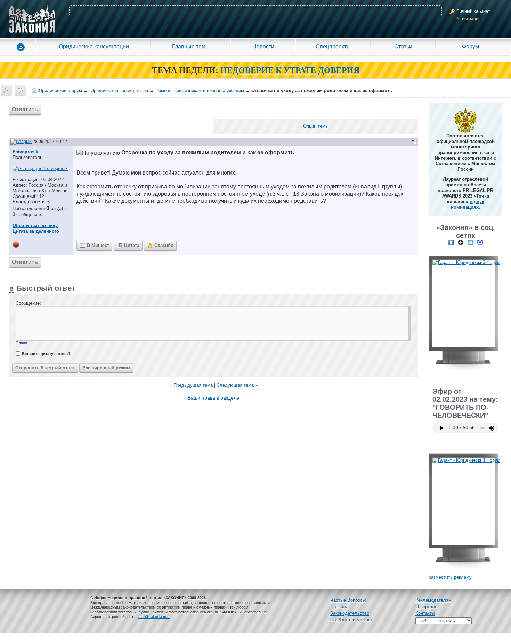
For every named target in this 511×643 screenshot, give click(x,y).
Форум (470, 46)
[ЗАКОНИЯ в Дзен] (460, 242)
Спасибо (163, 245)
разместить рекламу (450, 577)
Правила (339, 606)
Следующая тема (235, 385)
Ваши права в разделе (213, 398)
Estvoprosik (25, 151)
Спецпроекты (333, 46)
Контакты (425, 613)
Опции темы (315, 126)
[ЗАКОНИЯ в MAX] (480, 242)
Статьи (403, 46)
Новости (263, 46)
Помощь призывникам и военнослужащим (199, 90)
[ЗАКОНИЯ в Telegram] (470, 242)
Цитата (131, 245)
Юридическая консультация (118, 90)
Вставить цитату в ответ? (46, 354)
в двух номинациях (467, 204)
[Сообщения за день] (20, 90)
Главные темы (191, 46)
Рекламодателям (433, 600)
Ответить (25, 109)
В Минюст (98, 245)
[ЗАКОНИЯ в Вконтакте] (451, 242)
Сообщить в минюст (351, 619)
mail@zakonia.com (154, 616)
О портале (426, 606)
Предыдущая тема (193, 385)
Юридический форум (60, 90)
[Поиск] (6, 90)
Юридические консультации (93, 46)
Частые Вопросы (348, 600)
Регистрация (468, 18)
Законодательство (349, 613)
